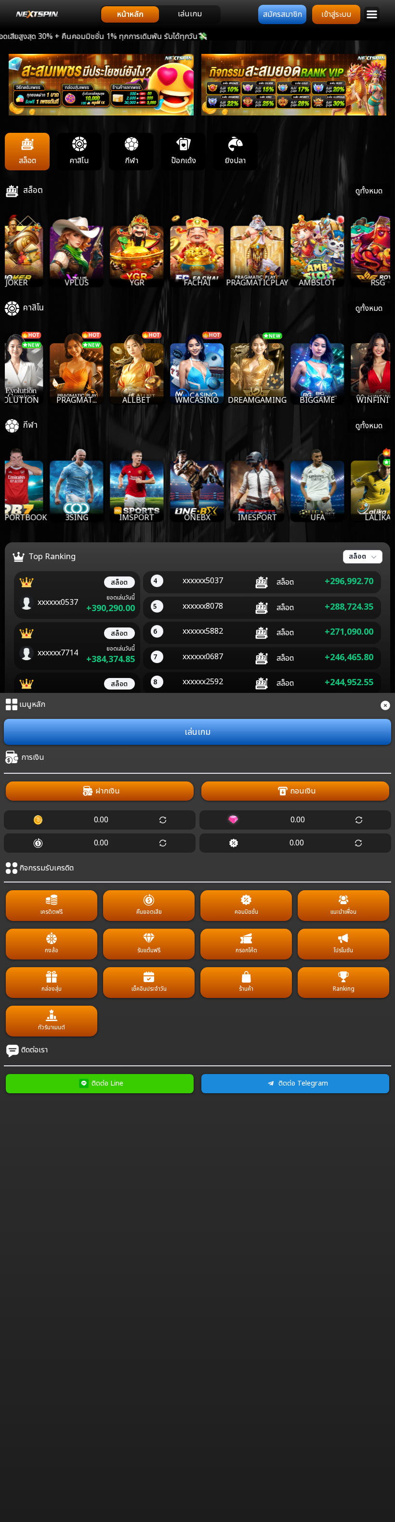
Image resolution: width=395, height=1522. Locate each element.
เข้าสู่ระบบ (336, 14)
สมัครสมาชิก (282, 14)
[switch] (160, 14)
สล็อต (357, 556)
